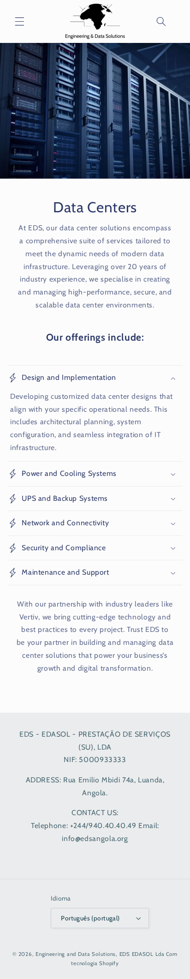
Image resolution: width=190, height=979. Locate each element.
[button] (19, 21)
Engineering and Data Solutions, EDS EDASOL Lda (100, 954)
